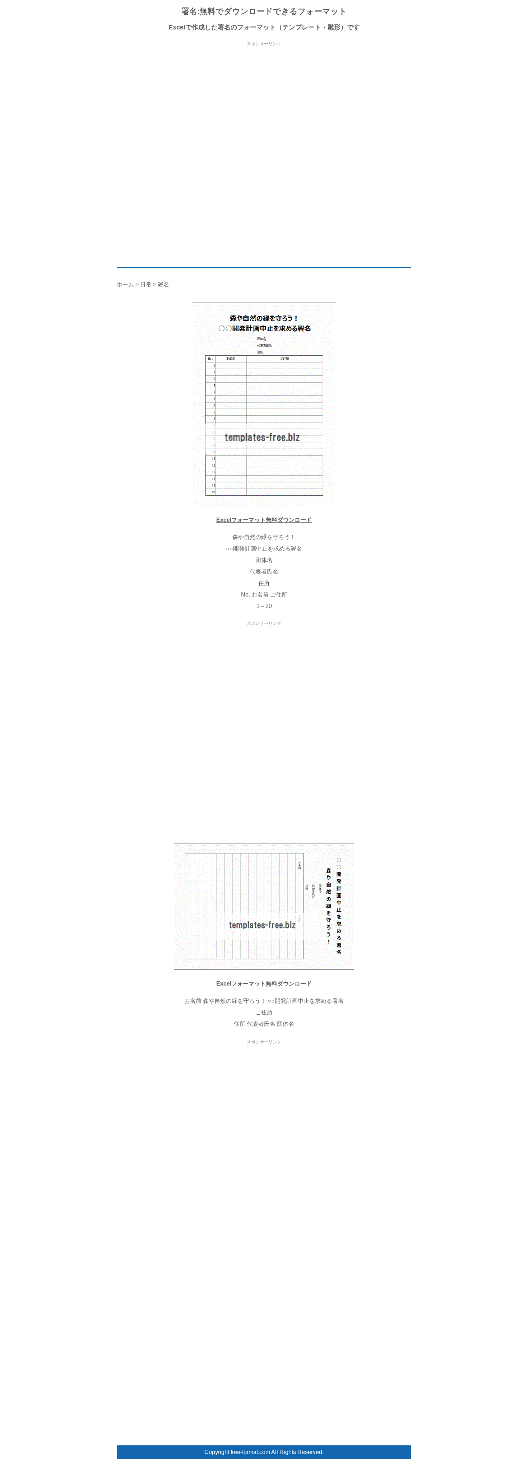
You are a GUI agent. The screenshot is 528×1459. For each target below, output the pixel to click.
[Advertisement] (264, 98)
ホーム (125, 284)
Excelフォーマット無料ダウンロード (264, 520)
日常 (146, 284)
